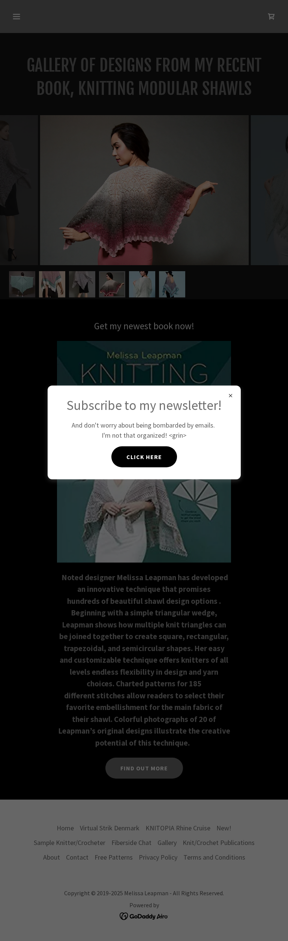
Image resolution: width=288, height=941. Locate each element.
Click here (144, 457)
